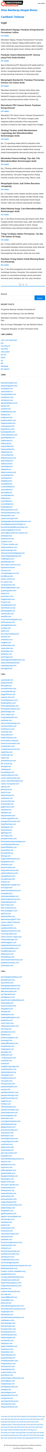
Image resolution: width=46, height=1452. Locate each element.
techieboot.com (7, 400)
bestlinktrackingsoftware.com (12, 1317)
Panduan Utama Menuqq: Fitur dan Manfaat (17, 314)
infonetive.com (6, 865)
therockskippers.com (9, 911)
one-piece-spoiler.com (10, 1185)
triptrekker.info (6, 1222)
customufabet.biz (8, 487)
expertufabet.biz (7, 446)
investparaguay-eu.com (10, 573)
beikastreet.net (7, 683)
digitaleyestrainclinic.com (11, 931)
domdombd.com (7, 1340)
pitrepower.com (7, 925)
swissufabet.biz (7, 455)
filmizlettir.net (6, 686)
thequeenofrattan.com (9, 1176)
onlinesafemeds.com (9, 435)
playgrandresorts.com (9, 1395)
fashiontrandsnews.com (10, 513)
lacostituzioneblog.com (10, 634)
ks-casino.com (6, 582)
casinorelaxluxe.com (9, 1335)
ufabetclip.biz (6, 443)
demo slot (15, 1422)
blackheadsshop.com (9, 1268)
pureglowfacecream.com (10, 821)
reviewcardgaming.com (10, 1263)
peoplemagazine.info (9, 386)
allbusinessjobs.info (9, 991)
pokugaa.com (6, 1389)
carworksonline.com (8, 726)
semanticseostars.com (10, 1110)
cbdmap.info (5, 1011)
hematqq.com (6, 1432)
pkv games (5, 36)
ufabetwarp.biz (7, 440)
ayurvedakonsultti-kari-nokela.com (14, 533)
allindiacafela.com (8, 916)
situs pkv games (19, 1419)
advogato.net (6, 766)
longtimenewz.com (8, 1364)
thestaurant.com (7, 1314)
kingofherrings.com (8, 824)
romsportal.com (7, 1398)
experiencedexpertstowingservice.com (16, 1265)
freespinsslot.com (8, 1084)
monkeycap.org (7, 755)
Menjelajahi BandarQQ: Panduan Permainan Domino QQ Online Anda (22, 81)
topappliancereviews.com (11, 945)
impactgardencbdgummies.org (13, 660)
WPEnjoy (30, 1448)
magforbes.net (6, 752)
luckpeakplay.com (8, 1369)
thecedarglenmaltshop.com (11, 977)
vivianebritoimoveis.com (10, 749)
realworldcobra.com (8, 1193)
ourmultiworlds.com (8, 688)
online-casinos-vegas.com (11, 937)
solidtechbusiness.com (10, 1260)
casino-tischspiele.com (10, 784)
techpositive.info (7, 1147)
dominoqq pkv (22, 1416)
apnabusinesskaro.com (10, 963)
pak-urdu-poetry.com (9, 1153)
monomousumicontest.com (11, 1205)
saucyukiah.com (7, 680)
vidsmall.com (6, 1248)
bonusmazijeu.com (8, 1323)
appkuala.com (6, 833)
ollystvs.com (6, 1162)
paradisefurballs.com (9, 1087)
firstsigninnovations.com (10, 709)
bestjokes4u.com (7, 1046)
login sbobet (8, 1430)
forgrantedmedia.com (9, 717)
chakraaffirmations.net (9, 1043)
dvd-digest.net (6, 888)
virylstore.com (6, 732)
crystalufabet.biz (7, 495)
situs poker (5, 352)
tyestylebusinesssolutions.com (13, 1309)
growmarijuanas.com (9, 1115)
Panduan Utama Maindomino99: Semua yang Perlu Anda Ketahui (20, 56)
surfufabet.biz (6, 478)
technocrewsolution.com (10, 743)
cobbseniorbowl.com (9, 547)
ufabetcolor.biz (7, 464)
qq (2, 360)
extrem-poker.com (8, 579)
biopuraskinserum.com (10, 870)
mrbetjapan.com (7, 827)
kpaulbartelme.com (8, 1274)
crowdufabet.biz (7, 504)
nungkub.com (6, 642)
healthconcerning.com (9, 1098)
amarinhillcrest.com (8, 761)
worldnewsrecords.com (10, 1254)
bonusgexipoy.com (8, 1332)
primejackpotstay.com (9, 1387)
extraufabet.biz (7, 466)
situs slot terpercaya (9, 340)
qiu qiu (3, 354)
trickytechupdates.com (10, 948)
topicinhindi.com (7, 983)
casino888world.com (9, 1297)
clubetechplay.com (8, 1337)
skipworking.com (7, 795)
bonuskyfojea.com (8, 1326)
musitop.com (6, 628)
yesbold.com (6, 409)
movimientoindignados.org (11, 619)
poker (3, 357)
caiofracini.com (7, 1144)
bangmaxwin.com (7, 862)
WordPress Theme (19, 1448)
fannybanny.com (7, 1352)
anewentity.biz (6, 830)
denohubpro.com (7, 1179)
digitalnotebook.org (8, 1072)
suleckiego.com (7, 965)
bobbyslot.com (7, 1055)
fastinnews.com (7, 1349)
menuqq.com (5, 1416)
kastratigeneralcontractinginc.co (13, 524)
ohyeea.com (5, 637)
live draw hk (5, 346)
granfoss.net (6, 914)
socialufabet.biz (7, 475)
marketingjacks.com (8, 942)
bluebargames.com (8, 703)
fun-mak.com (6, 1294)
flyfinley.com (6, 1035)
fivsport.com (6, 602)
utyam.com (5, 631)
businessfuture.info (8, 1006)
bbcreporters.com (8, 515)
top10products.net (8, 994)
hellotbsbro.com (7, 1136)
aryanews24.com (7, 539)
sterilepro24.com (7, 1257)
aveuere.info (5, 1089)
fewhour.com (6, 1104)
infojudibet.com (7, 1009)
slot (9, 1422)
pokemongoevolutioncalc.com (12, 1378)
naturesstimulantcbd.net (10, 663)
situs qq (41, 1416)
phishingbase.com (8, 1381)
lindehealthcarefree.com (10, 988)
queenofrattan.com (8, 1173)
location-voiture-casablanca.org (13, 1271)
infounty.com (6, 570)
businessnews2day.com (10, 1251)
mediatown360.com (8, 928)
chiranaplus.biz (7, 893)
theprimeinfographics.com (11, 1283)
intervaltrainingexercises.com (12, 1306)
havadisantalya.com (8, 394)
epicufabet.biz (6, 492)
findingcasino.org (7, 1190)
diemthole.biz (6, 810)
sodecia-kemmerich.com (10, 1291)
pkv (2, 343)
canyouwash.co (7, 391)
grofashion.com (7, 1375)
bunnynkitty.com (7, 850)
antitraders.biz (6, 536)
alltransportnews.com (9, 510)
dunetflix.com (6, 616)
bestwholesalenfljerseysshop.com (14, 527)
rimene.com (5, 882)
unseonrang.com (7, 1150)
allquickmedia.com (8, 815)
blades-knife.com (8, 1182)
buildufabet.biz (7, 507)
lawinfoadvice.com (8, 608)
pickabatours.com (8, 997)
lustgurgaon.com (7, 1049)
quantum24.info (7, 1237)
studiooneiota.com (8, 1188)
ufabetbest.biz (6, 481)
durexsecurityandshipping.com (13, 553)
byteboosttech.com (8, 420)
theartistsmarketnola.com (11, 890)
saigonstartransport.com (10, 859)
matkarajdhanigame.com (10, 1017)
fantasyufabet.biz (8, 449)
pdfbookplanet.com (8, 1170)
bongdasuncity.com (8, 1078)
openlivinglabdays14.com (11, 530)
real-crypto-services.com (11, 565)
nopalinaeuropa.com (8, 665)
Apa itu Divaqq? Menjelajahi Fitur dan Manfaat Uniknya (22, 324)
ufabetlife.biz (6, 469)
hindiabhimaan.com (8, 951)
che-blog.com (6, 1029)
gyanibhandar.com (8, 438)
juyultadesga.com (7, 562)
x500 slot (23, 1422)
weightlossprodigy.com (10, 1066)
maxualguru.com (7, 1075)
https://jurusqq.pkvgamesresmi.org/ (30, 1438)
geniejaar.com (6, 1052)
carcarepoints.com (8, 585)
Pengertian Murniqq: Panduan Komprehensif (18, 309)
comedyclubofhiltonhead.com (12, 1277)
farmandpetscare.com (9, 1138)
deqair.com (5, 593)
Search (4, 294)
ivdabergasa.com (7, 559)
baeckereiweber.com (9, 383)
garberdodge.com (8, 712)
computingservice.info (9, 1141)
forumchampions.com (9, 700)
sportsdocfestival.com (10, 1401)
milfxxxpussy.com (8, 622)
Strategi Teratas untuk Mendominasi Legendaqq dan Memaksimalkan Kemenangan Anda (19, 133)
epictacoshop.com (8, 867)
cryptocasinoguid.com (9, 518)
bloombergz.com (7, 772)
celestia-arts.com (8, 697)
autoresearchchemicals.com (12, 960)
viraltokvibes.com (8, 746)
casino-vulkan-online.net (10, 922)
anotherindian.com (8, 645)
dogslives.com (6, 1167)
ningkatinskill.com (8, 599)
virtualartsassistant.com (10, 1280)
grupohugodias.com (8, 591)
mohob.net (5, 1063)
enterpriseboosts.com (9, 775)
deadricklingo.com (8, 1208)
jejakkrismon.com (7, 807)
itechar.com (5, 406)
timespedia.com (7, 804)
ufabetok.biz (6, 498)
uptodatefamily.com (8, 625)
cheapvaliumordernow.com (11, 1286)
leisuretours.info (7, 1133)
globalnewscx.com (8, 1164)
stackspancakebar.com (10, 896)
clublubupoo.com (7, 1320)
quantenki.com (6, 1239)
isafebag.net (6, 769)
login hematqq (38, 1432)
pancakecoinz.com (8, 1032)
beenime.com (6, 1288)
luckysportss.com (8, 1366)
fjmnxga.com (6, 856)
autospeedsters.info (9, 1199)
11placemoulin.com (8, 1058)
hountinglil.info (6, 1040)
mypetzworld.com (8, 567)
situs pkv (29, 1419)
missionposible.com (9, 934)
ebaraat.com (5, 415)
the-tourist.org (6, 764)
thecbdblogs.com (7, 957)
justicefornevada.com (9, 1130)
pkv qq (13, 1416)
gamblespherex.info (8, 1213)
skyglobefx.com (7, 1211)
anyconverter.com (8, 801)
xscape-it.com (6, 541)
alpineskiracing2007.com (10, 919)
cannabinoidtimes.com (9, 1092)
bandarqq (4, 366)
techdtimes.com (7, 397)
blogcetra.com (6, 1156)
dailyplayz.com (7, 1343)
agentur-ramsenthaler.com (11, 1216)
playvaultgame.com (8, 1392)
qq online (4, 349)
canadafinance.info (8, 876)
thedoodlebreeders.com (10, 588)
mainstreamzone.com (9, 1112)
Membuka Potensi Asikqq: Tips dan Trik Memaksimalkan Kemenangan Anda (20, 159)
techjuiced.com (7, 417)
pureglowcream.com (9, 838)
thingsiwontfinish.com (9, 1407)
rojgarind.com (6, 1101)
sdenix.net (5, 758)
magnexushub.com (8, 423)
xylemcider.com (7, 648)
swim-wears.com (7, 714)
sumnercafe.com (7, 614)
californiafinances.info (9, 873)
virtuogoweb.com (7, 426)
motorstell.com (7, 735)
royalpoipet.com (7, 1312)
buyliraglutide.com (8, 432)
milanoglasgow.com (8, 902)
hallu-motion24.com (8, 908)
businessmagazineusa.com (11, 1242)
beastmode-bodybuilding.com (12, 1000)
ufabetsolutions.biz (8, 472)
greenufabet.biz (7, 461)
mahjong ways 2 (6, 1424)
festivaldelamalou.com (10, 706)
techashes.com (7, 389)
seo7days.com (6, 836)
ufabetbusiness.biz (8, 458)
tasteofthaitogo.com (9, 847)
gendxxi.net (5, 1225)
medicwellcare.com (8, 1245)
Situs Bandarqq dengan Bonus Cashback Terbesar (19, 13)
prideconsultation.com (9, 1038)
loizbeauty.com (7, 798)
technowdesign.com (9, 550)
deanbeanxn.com (7, 1014)
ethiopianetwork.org (8, 1124)
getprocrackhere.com (9, 1346)
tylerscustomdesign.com (10, 723)
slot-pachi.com (6, 1081)
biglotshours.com (7, 429)
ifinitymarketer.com (8, 1355)
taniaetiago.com (7, 651)
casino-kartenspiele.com (10, 778)
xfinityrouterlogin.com (9, 939)
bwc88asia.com (7, 576)
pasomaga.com (7, 657)
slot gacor (36, 1419)
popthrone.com (7, 1020)
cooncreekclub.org (8, 691)
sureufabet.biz (6, 484)
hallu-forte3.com (7, 905)
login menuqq (16, 1432)
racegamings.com (8, 1384)
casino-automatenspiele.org (12, 781)
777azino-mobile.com (9, 544)
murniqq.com (31, 1430)
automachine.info (7, 1196)
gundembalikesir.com (9, 403)
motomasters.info (8, 1228)
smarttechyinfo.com (8, 1069)
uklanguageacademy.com (10, 986)
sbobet (16, 1430)
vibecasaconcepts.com (10, 1234)
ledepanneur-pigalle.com (10, 885)
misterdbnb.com (7, 1300)
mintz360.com (6, 1061)
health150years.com (9, 738)
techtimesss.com (7, 729)
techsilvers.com (7, 596)
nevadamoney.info (8, 879)
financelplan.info (7, 1003)
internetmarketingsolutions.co (12, 1159)
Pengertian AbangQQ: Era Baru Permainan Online (19, 329)
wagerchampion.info (9, 1202)
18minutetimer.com (8, 1107)
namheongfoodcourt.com (10, 899)
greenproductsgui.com (9, 1095)
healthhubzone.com (8, 412)
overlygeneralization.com (10, 1121)
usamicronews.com (8, 1372)
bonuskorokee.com (8, 1329)
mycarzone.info (7, 1231)
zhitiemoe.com (6, 640)
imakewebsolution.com (10, 1026)
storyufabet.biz (7, 490)
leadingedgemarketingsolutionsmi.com (16, 521)
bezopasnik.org (7, 853)
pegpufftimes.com (8, 694)
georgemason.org (8, 980)
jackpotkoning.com (8, 1358)
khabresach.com (7, 954)
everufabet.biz (6, 501)
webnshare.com (7, 1118)
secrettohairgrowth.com (10, 844)
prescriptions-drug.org (9, 740)
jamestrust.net (6, 789)
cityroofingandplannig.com (11, 556)
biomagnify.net (6, 668)
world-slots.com (7, 1023)
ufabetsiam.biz (7, 452)
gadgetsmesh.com (8, 1127)
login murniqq (27, 1432)
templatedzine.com (8, 605)
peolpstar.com (6, 720)
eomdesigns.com (7, 1219)
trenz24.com (6, 792)
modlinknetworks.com (9, 1361)
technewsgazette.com (9, 818)
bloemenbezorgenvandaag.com (13, 841)
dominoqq (8, 1435)
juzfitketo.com (6, 654)
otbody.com (5, 787)
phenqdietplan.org (8, 611)
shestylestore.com (8, 1404)
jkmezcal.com (6, 1303)
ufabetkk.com (6, 813)
